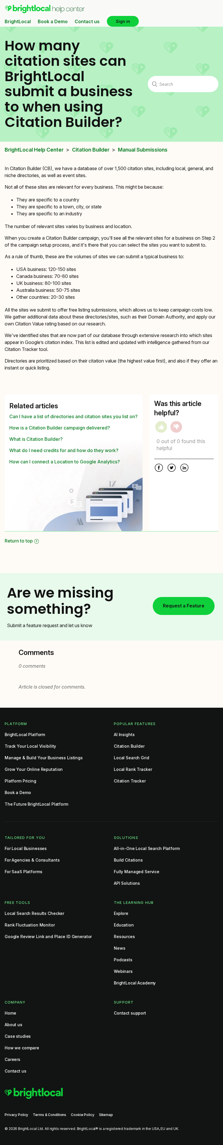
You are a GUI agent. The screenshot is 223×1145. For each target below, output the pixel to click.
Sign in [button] (123, 21)
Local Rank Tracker (133, 769)
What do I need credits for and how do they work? (63, 450)
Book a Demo (53, 21)
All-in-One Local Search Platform (147, 848)
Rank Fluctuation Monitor (30, 924)
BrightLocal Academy (135, 982)
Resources (124, 936)
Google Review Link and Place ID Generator (48, 936)
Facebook (158, 468)
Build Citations (128, 860)
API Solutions (127, 883)
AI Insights (124, 734)
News (119, 948)
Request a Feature (183, 606)
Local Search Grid (131, 757)
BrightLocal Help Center (34, 150)
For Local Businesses (26, 848)
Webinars (123, 971)
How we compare (22, 1047)
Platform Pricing (20, 780)
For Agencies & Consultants (32, 860)
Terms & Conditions (49, 1115)
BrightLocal (18, 21)
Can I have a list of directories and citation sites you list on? (73, 416)
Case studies (18, 1036)
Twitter (171, 468)
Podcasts (123, 959)
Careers (12, 1059)
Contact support (130, 1013)
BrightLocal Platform (25, 734)
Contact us (87, 21)
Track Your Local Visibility (30, 746)
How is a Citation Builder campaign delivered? (59, 428)
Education (124, 924)
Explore (121, 913)
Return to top (19, 541)
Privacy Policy (16, 1115)
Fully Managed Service (136, 871)
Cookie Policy (82, 1115)
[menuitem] (45, 12)
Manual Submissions (143, 150)
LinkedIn (184, 468)
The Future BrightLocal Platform (36, 804)
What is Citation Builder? (36, 439)
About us (13, 1024)
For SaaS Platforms (23, 871)
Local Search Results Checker (34, 913)
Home (10, 1013)
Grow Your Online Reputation (34, 769)
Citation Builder (90, 150)
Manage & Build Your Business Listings (44, 757)
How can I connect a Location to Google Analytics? (64, 462)
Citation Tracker (130, 780)
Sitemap (106, 1115)
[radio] (161, 427)
